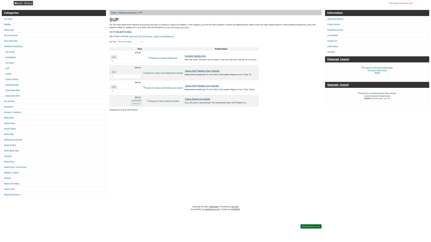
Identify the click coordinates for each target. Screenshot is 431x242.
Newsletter (32, 203)
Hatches (7, 178)
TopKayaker (214, 206)
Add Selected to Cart (311, 226)
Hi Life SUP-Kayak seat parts (176, 27)
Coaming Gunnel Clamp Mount (377, 96)
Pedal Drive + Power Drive (15, 167)
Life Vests (8, 19)
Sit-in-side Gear (10, 41)
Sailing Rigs (9, 134)
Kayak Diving (9, 123)
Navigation (8, 106)
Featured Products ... (13, 194)
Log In (29, 3)
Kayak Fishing (10, 128)
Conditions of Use (335, 30)
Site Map (331, 52)
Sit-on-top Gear (11, 35)
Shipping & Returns (335, 19)
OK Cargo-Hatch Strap (377, 70)
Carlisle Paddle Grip (195, 56)
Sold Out (136, 103)
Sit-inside (9, 63)
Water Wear (9, 117)
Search (423, 3)
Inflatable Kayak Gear (13, 139)
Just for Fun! (9, 189)
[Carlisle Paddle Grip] (163, 58)
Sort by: (112, 41)
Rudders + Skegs (11, 172)
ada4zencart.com (212, 209)
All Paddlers (10, 57)
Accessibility (332, 35)
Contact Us (332, 41)
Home (19, 3)
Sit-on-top (9, 52)
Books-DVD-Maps (11, 183)
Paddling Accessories (127, 12)
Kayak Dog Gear (12, 95)
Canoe (7, 73)
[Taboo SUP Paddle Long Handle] (163, 87)
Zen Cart (235, 206)
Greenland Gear (11, 84)
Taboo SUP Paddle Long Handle (202, 85)
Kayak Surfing (10, 145)
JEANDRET (235, 209)
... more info (136, 100)
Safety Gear (9, 30)
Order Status (332, 46)
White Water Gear (11, 150)
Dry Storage (9, 101)
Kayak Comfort (11, 79)
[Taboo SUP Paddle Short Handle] (163, 72)
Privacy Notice (333, 24)
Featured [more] (338, 59)
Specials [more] (338, 84)
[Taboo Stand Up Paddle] (163, 101)
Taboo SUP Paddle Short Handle (202, 71)
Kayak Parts (9, 161)
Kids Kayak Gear (12, 90)
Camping (8, 156)
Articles (6, 203)
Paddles (7, 24)
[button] (426, 231)
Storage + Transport (12, 112)
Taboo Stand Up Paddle (197, 99)
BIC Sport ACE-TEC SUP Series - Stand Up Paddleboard (150, 36)
